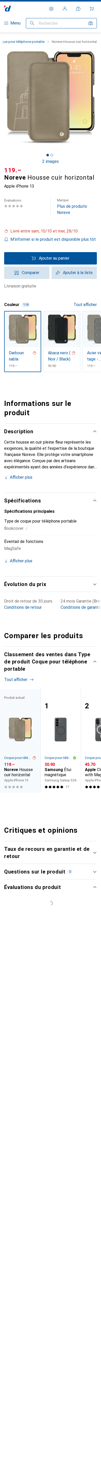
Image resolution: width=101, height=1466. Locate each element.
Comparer (30, 272)
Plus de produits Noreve (72, 206)
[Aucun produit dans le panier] (92, 9)
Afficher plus (21, 477)
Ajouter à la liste (78, 272)
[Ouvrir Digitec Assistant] (78, 9)
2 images (50, 161)
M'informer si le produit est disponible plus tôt (53, 239)
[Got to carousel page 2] (52, 155)
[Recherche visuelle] (90, 23)
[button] (50, 231)
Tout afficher (85, 304)
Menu (15, 23)
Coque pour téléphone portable (18, 758)
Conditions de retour (23, 607)
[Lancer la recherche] (32, 23)
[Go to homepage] (7, 9)
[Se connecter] (65, 9)
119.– (12, 170)
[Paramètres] (51, 9)
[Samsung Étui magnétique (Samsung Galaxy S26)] (60, 741)
